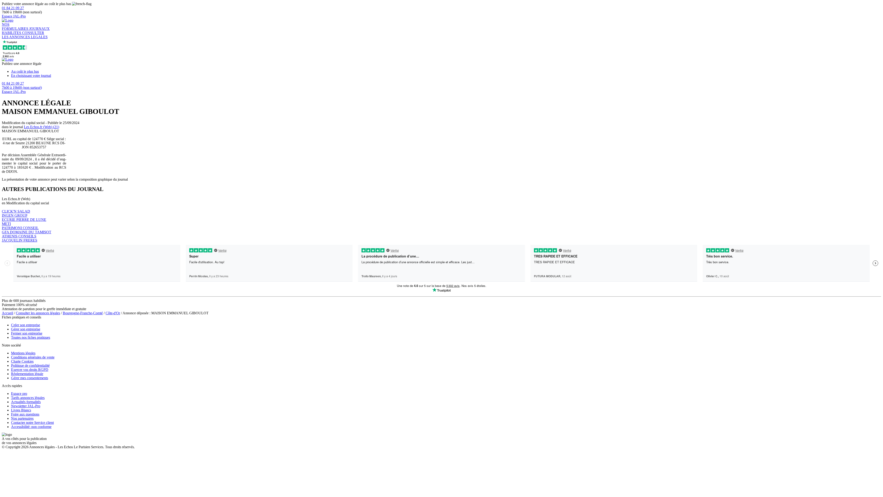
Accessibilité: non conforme (31, 427)
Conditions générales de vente (32, 357)
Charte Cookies (22, 361)
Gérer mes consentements (29, 378)
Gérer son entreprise (25, 329)
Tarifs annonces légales (28, 398)
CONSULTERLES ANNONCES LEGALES (25, 35)
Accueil (7, 313)
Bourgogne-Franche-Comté (83, 313)
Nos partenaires (22, 418)
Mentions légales (23, 353)
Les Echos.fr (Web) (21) (41, 127)
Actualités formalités (26, 402)
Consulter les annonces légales (38, 313)
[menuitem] (446, 71)
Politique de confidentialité (30, 365)
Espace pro (19, 394)
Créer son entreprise (25, 325)
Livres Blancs (21, 410)
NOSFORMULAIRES (15, 27)
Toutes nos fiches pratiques (30, 337)
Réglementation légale (27, 374)
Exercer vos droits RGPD (29, 370)
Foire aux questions (25, 414)
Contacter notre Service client (32, 423)
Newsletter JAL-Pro (25, 406)
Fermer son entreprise (26, 333)
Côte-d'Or (113, 313)
